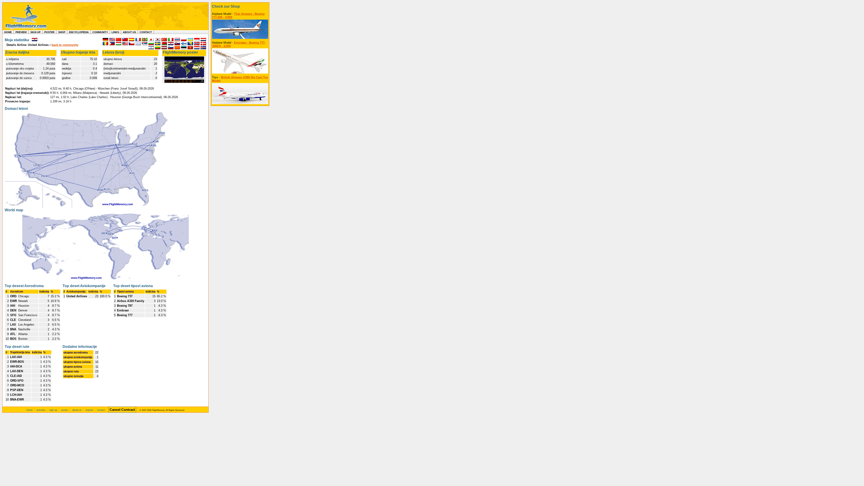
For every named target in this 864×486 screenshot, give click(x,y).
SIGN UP (35, 32)
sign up (53, 410)
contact (101, 410)
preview (41, 410)
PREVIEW (21, 32)
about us (77, 410)
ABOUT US (129, 32)
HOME (8, 32)
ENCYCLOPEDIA (79, 32)
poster (64, 410)
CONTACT (146, 32)
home (30, 410)
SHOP (61, 32)
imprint (89, 410)
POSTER (49, 32)
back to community (65, 45)
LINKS (115, 32)
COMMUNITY (100, 32)
